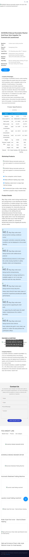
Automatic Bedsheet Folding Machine (13, 476)
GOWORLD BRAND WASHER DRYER (12, 455)
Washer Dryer (5, 433)
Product (12, 433)
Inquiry (5, 70)
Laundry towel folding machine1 (11, 498)
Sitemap (8, 554)
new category (18, 433)
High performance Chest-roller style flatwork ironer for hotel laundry (12, 544)
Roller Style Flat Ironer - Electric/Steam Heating (13, 520)
